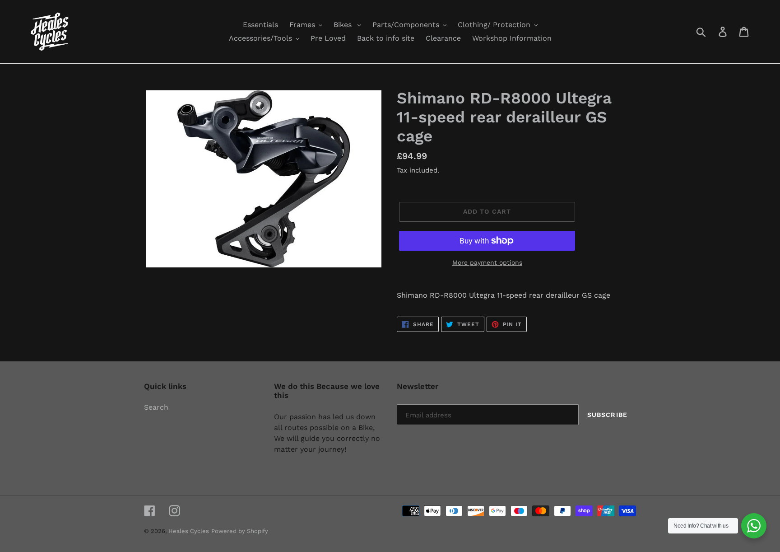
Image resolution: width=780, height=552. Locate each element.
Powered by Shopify (239, 531)
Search (156, 407)
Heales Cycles (188, 531)
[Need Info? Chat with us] (753, 525)
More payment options (487, 262)
